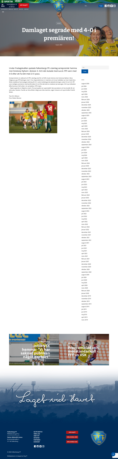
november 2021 (86, 235)
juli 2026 (83, 86)
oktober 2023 (85, 174)
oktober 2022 (85, 206)
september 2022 (86, 208)
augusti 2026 (85, 83)
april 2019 (84, 317)
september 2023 (86, 176)
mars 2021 (84, 256)
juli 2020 (83, 277)
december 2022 (86, 200)
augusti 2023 (85, 179)
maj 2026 (84, 91)
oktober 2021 (85, 237)
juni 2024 (84, 152)
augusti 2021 (85, 243)
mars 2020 (84, 288)
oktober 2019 (85, 301)
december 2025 (86, 105)
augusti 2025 (85, 115)
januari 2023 (85, 198)
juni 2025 (84, 121)
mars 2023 (84, 192)
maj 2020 (84, 283)
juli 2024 (83, 150)
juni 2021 (84, 248)
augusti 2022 (85, 211)
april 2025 (84, 126)
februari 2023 (85, 195)
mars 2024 (84, 160)
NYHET (59, 23)
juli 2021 (83, 245)
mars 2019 (84, 320)
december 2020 (86, 264)
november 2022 (86, 203)
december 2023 (86, 168)
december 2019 (86, 296)
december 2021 (86, 232)
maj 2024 (84, 155)
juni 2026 (84, 89)
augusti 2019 (85, 306)
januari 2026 (85, 102)
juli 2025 (83, 118)
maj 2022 (84, 219)
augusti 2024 (85, 147)
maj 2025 (84, 123)
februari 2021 (85, 259)
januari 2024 (85, 166)
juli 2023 (83, 182)
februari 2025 (85, 131)
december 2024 (86, 137)
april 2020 (84, 285)
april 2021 (84, 253)
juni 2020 (84, 280)
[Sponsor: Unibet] (18, 2)
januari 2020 (85, 293)
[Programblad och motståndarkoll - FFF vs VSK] (84, 349)
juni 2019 (84, 312)
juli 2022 (83, 214)
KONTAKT (37, 442)
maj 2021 (84, 251)
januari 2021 (85, 261)
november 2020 (86, 267)
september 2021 (86, 240)
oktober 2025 (85, 110)
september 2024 (86, 145)
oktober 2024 (85, 142)
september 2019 (86, 304)
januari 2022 (85, 229)
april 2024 (84, 158)
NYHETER (36, 438)
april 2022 (84, 222)
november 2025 (86, 107)
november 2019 (86, 298)
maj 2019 (84, 314)
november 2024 (86, 139)
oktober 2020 (85, 269)
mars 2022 (84, 224)
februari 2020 (85, 291)
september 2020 (86, 272)
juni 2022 (84, 216)
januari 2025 (85, 134)
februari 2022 (85, 227)
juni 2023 (84, 184)
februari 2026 (85, 99)
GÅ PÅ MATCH (38, 432)
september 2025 (86, 113)
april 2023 (84, 190)
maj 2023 (84, 187)
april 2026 (84, 94)
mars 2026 (84, 97)
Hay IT (25, 456)
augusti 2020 (85, 275)
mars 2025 (84, 129)
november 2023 (86, 171)
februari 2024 (85, 163)
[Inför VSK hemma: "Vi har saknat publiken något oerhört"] (34, 349)
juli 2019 (83, 309)
